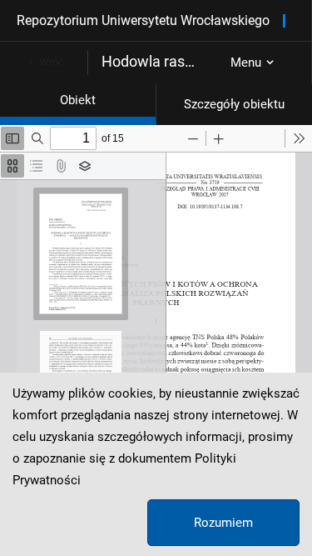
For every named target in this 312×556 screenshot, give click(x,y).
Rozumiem (223, 522)
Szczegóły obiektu (234, 104)
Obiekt (78, 100)
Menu (245, 62)
